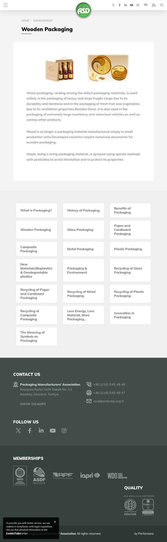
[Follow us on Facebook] (119, 5)
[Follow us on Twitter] (113, 5)
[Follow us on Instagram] (137, 5)
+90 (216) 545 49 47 (109, 393)
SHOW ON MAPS (33, 404)
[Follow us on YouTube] (131, 5)
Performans (146, 533)
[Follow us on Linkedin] (125, 5)
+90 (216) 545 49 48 (109, 384)
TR (145, 5)
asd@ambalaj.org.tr (108, 401)
